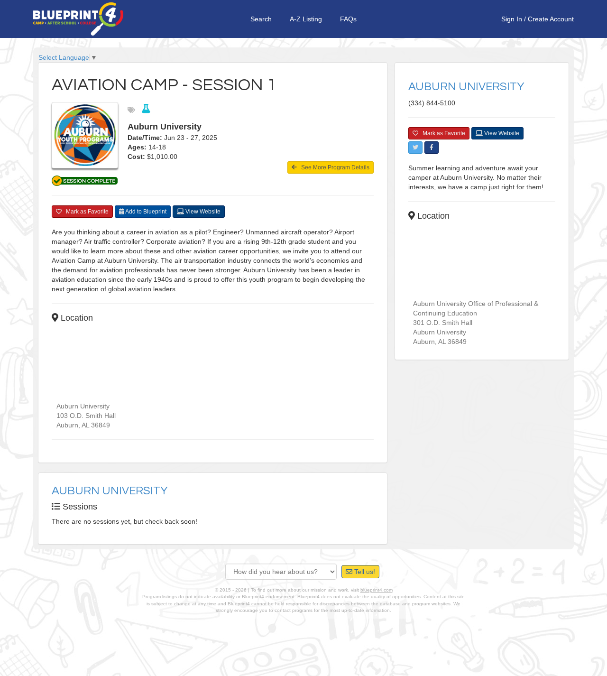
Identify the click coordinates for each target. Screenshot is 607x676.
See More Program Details (333, 167)
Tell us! (363, 571)
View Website (202, 211)
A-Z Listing (306, 19)
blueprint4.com (376, 590)
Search (261, 19)
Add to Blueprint (145, 211)
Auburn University (110, 491)
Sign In (511, 19)
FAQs (348, 19)
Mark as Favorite (85, 211)
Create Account (551, 19)
